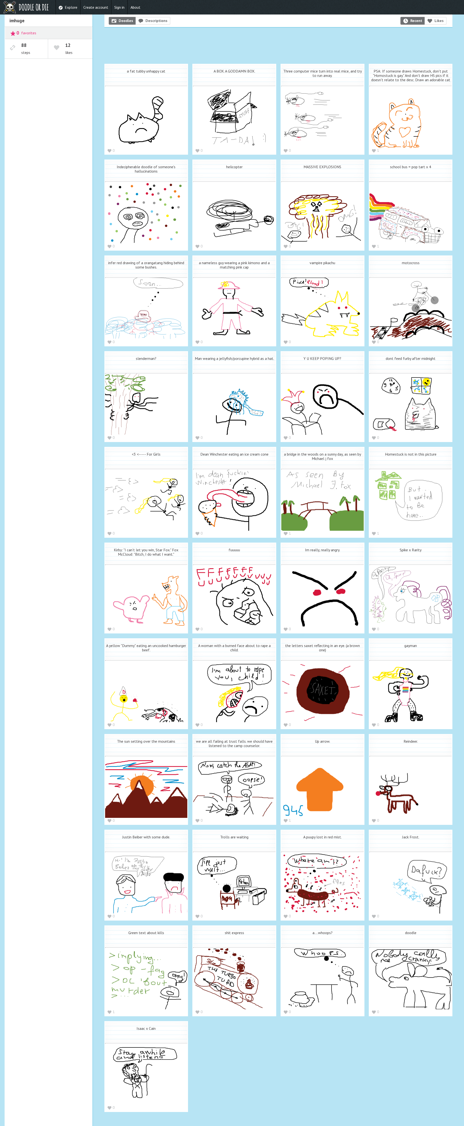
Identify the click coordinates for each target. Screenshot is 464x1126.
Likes (439, 20)
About (135, 7)
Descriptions (156, 20)
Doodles (126, 20)
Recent (416, 20)
